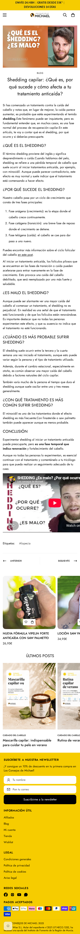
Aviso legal (10, 878)
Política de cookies (15, 872)
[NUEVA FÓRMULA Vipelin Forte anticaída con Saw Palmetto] (29, 602)
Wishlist (8, 842)
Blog (40, 73)
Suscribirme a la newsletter (40, 799)
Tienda (8, 836)
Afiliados (9, 817)
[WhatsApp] (26, 895)
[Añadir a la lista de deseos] (26, 622)
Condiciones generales (17, 859)
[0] (73, 15)
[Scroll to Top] (73, 914)
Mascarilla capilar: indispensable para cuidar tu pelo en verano (27, 742)
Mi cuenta (9, 830)
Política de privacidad (17, 865)
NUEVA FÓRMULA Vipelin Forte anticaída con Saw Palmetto (26, 635)
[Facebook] (6, 895)
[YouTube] (19, 895)
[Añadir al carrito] (32, 622)
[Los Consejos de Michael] (40, 15)
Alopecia (25, 543)
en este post (25, 255)
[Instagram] (12, 895)
